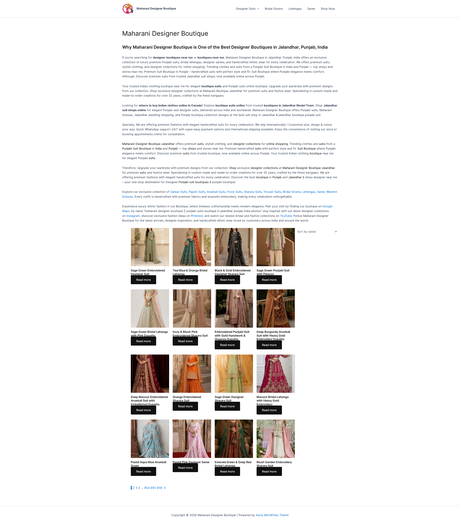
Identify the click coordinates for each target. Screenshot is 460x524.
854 (147, 488)
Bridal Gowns (274, 8)
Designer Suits (246, 8)
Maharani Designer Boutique (156, 8)
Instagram (133, 216)
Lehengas (295, 8)
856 (159, 488)
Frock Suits (234, 192)
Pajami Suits (197, 192)
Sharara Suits (253, 192)
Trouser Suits (272, 192)
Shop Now (328, 8)
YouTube (286, 216)
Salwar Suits (178, 192)
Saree (311, 8)
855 (153, 488)
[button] (257, 8)
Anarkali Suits (216, 192)
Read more (143, 279)
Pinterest (197, 216)
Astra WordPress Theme (272, 515)
